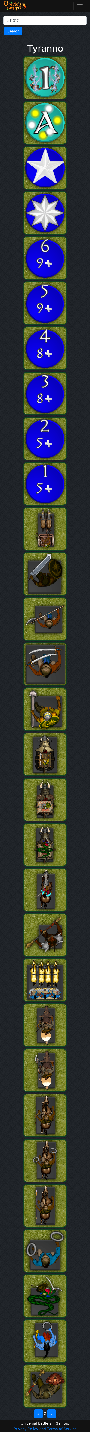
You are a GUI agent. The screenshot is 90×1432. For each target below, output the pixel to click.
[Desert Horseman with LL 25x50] (45, 1226)
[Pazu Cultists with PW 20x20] (45, 684)
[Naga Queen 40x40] (45, 1316)
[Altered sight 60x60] (45, 504)
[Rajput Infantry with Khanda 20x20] (45, 594)
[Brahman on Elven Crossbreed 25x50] (45, 910)
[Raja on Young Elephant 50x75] (45, 775)
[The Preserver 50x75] (45, 1361)
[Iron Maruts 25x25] (45, 1406)
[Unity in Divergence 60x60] (45, 323)
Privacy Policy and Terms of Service (45, 1428)
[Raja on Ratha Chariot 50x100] (45, 549)
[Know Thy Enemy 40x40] (45, 98)
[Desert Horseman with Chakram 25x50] (45, 1181)
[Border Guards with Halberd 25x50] (45, 1091)
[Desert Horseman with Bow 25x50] (45, 1136)
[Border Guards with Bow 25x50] (45, 1045)
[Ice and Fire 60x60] (45, 414)
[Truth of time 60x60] (45, 278)
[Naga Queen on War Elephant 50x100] (45, 865)
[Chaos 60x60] (45, 233)
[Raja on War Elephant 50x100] (45, 820)
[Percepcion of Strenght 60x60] (45, 369)
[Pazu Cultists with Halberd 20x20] (45, 639)
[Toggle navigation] (79, 6)
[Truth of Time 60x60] (45, 459)
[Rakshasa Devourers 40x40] (45, 955)
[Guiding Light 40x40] (45, 143)
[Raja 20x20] (45, 730)
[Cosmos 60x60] (45, 188)
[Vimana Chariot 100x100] (45, 1000)
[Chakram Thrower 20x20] (45, 1271)
